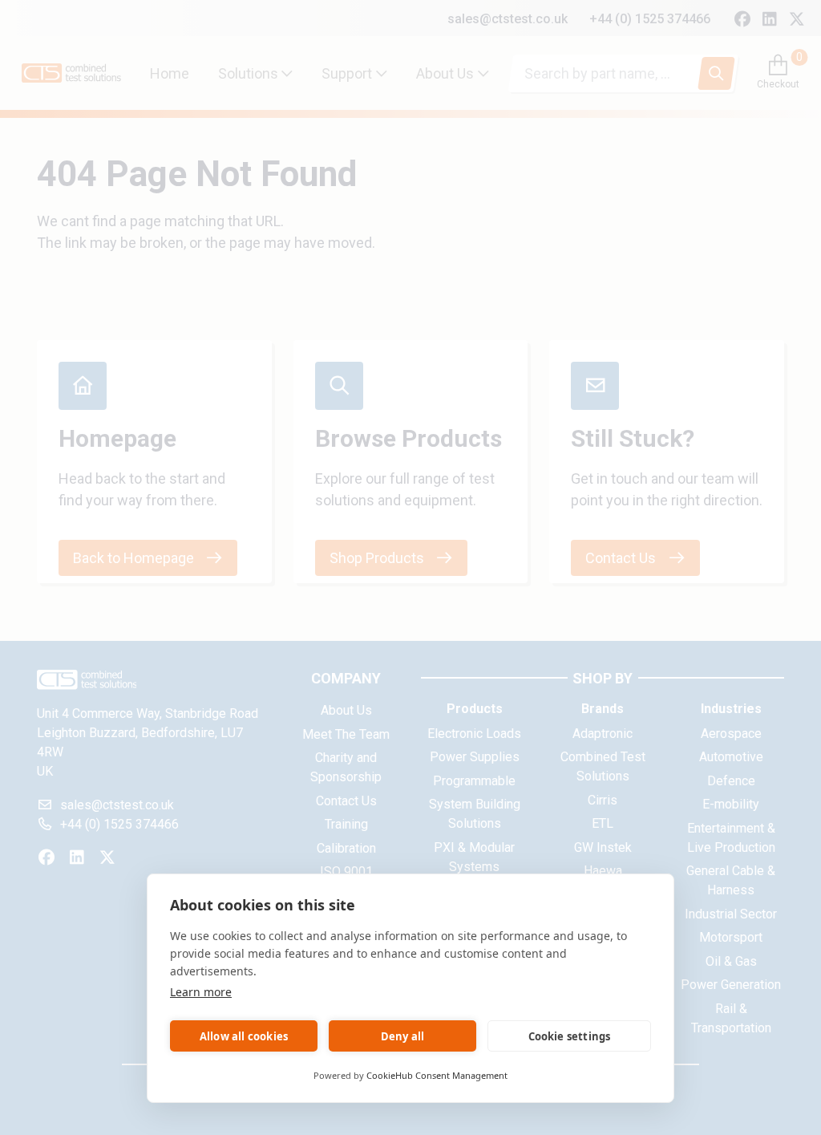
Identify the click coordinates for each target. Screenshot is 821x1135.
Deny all (403, 1036)
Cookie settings (569, 1036)
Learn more (201, 991)
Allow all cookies (244, 1036)
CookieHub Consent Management (437, 1075)
